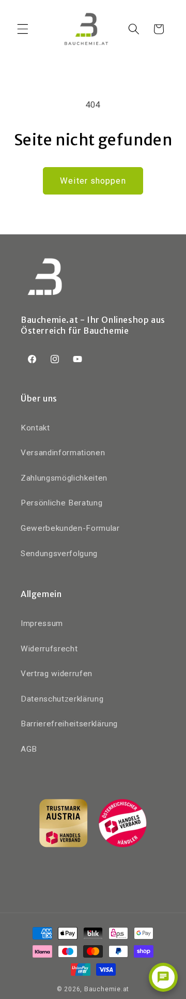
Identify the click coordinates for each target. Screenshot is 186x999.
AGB (29, 749)
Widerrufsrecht (49, 648)
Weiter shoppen (93, 181)
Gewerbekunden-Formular (70, 528)
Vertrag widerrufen (56, 673)
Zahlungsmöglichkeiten (64, 478)
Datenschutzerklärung (62, 699)
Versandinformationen (63, 452)
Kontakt (35, 428)
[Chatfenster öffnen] (163, 977)
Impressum (42, 623)
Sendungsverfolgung (59, 553)
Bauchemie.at (106, 989)
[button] (22, 29)
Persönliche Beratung (61, 503)
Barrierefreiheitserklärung (69, 723)
